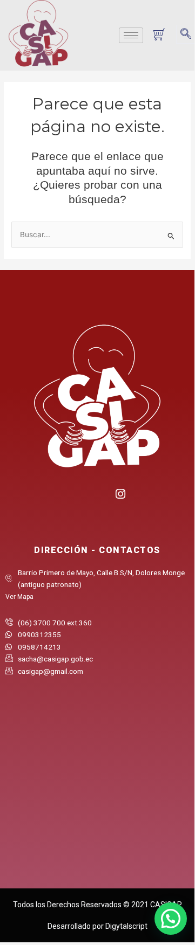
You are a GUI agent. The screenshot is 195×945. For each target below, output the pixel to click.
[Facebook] (75, 497)
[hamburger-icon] (131, 35)
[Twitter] (97, 497)
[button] (185, 34)
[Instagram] (120, 492)
